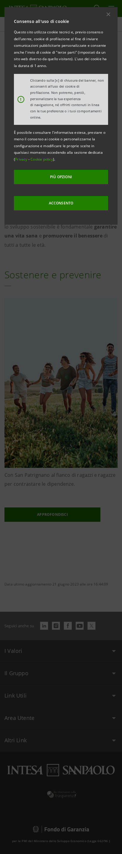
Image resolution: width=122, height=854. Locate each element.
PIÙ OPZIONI (61, 176)
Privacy (21, 159)
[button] (108, 14)
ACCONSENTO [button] (61, 203)
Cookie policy (41, 159)
